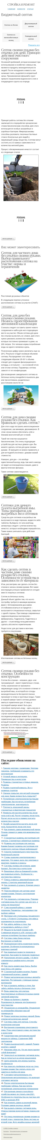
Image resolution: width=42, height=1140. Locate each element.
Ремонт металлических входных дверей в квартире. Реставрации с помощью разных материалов (20, 980)
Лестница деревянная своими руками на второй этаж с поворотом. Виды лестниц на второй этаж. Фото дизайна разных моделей (20, 1119)
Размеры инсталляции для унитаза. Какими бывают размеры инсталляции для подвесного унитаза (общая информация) (19, 846)
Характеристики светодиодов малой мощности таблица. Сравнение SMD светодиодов (18, 1038)
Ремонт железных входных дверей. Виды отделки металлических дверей (20, 1017)
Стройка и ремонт (21, 4)
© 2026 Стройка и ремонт (11, 1128)
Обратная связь (8, 1137)
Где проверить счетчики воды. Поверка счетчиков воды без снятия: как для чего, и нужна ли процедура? (19, 902)
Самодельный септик (31, 37)
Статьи (30, 8)
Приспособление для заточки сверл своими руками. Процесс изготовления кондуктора (18, 893)
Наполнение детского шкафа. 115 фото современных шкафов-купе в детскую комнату (19, 960)
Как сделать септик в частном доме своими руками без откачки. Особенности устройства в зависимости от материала (20, 575)
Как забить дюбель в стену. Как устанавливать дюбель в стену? (16, 925)
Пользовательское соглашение (18, 1131)
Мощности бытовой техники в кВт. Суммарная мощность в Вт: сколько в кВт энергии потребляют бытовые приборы (19, 932)
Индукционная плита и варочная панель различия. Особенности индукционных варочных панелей (20, 946)
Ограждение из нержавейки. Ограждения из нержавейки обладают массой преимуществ (20, 1010)
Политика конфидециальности (12, 1134)
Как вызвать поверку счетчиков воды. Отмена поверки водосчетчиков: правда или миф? (20, 1111)
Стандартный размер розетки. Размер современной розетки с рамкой (19, 973)
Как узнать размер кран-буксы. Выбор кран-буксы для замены (19, 967)
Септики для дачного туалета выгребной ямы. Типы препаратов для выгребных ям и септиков (19, 509)
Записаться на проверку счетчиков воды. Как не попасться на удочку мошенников (20, 1056)
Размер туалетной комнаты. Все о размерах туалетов (16, 789)
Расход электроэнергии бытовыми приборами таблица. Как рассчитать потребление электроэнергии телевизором (19, 1086)
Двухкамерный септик (31, 24)
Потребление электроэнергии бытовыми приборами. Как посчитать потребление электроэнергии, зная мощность (19, 801)
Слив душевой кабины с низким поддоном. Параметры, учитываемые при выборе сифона (19, 910)
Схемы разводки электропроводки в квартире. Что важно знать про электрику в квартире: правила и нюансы (19, 860)
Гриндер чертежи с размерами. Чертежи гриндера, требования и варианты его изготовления (19, 771)
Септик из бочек (11, 25)
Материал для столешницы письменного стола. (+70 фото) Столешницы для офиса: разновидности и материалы (20, 918)
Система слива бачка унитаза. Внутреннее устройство (15, 939)
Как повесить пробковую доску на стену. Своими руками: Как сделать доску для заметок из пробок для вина (20, 1069)
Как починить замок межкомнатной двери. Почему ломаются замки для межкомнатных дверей (20, 832)
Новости (21, 8)
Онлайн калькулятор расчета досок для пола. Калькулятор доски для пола (19, 825)
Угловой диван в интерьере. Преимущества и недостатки (14, 778)
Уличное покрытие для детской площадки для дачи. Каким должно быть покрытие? (20, 794)
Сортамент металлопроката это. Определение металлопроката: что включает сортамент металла (20, 1077)
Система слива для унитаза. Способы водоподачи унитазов (19, 1023)
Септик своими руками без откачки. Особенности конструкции (20, 673)
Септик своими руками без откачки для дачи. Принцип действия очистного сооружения (20, 54)
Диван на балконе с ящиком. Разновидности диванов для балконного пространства (18, 1002)
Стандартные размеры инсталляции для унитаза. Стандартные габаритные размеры (20, 839)
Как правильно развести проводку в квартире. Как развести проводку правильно (20, 953)
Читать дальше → (8, 238)
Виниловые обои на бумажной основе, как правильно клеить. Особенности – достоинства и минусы (19, 874)
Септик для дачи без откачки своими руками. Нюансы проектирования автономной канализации (19, 319)
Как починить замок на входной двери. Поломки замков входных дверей (19, 1104)
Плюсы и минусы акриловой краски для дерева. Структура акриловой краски (19, 881)
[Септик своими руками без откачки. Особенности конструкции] (21, 740)
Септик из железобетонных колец (11, 37)
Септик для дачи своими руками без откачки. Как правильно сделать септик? (20, 419)
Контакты (6, 1131)
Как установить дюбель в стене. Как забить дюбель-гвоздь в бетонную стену (18, 987)
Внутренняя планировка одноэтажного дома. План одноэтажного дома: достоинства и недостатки (20, 1030)
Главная (11, 8)
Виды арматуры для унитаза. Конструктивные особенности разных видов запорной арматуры (20, 994)
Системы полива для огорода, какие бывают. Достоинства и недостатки (18, 867)
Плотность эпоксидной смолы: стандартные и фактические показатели (18, 808)
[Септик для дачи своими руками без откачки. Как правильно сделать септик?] (21, 484)
